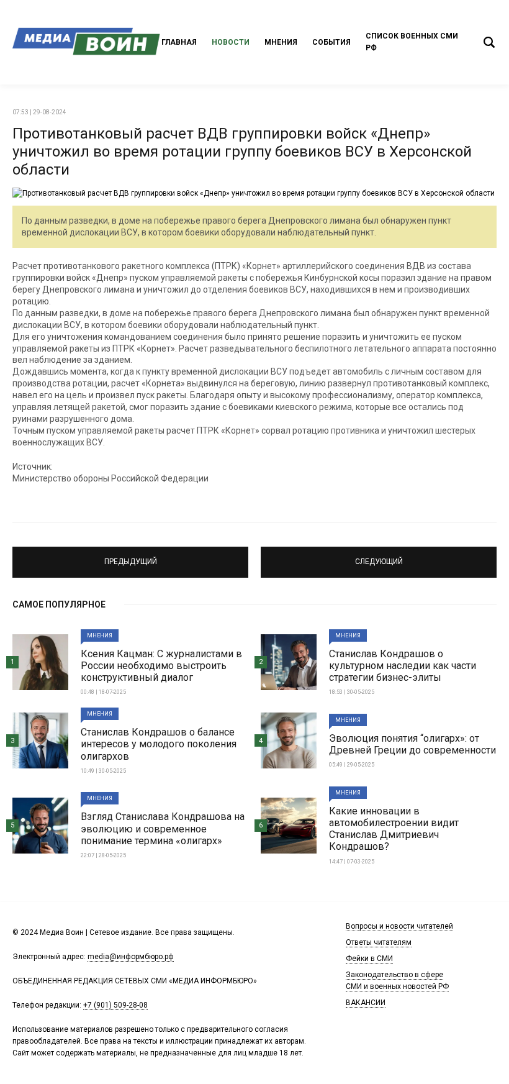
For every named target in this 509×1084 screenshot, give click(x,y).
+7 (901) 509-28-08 (115, 1005)
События (331, 42)
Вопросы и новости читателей (399, 926)
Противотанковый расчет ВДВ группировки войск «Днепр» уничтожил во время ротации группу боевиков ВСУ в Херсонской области (242, 151)
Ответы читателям (379, 942)
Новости (231, 42)
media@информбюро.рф (131, 956)
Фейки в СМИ (369, 958)
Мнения (280, 42)
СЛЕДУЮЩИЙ (378, 557)
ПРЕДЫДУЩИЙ (130, 557)
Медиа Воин (86, 42)
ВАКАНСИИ (365, 1002)
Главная (179, 42)
